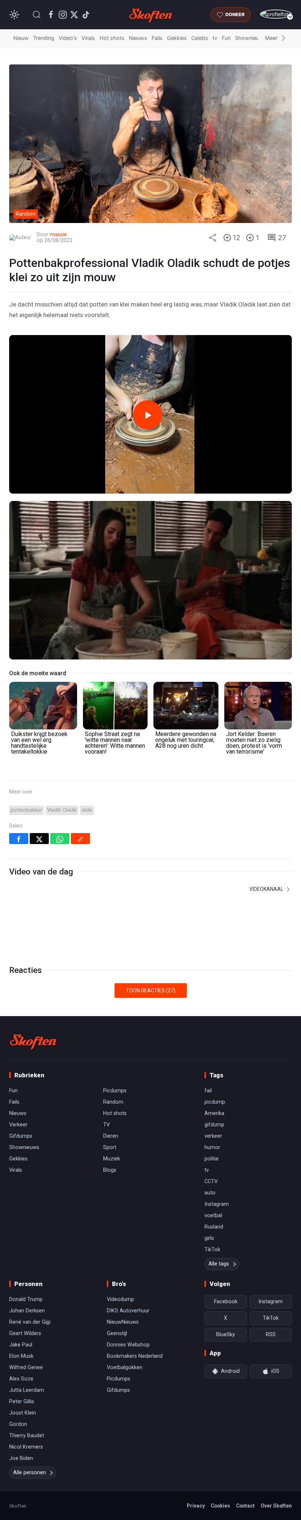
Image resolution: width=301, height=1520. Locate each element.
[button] (36, 14)
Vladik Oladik (62, 810)
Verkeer (18, 1125)
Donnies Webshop (128, 1345)
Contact (245, 1506)
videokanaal (266, 889)
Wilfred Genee (26, 1367)
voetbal (213, 1215)
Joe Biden (21, 1458)
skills (87, 810)
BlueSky (225, 1334)
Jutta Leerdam (26, 1390)
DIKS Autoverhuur (128, 1311)
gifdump (214, 1125)
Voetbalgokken (124, 1367)
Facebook (225, 1301)
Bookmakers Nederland (135, 1356)
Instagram (216, 1204)
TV (106, 1125)
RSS (271, 1334)
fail (208, 1091)
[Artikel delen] (212, 237)
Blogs (109, 1170)
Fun (226, 38)
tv (215, 38)
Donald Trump (26, 1299)
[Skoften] (33, 1041)
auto (209, 1193)
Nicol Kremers (26, 1447)
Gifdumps (20, 1136)
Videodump (120, 1299)
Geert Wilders (25, 1333)
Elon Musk (21, 1356)
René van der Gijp (30, 1322)
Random (113, 1102)
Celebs (199, 38)
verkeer (213, 1136)
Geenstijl (117, 1333)
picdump (214, 1102)
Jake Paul (20, 1345)
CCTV (211, 1181)
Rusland (213, 1227)
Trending (43, 38)
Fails (157, 38)
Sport (109, 1147)
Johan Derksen (27, 1311)
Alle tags (218, 1264)
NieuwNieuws (123, 1322)
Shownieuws (250, 38)
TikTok (212, 1249)
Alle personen (29, 1472)
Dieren (110, 1136)
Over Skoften (276, 1506)
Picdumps (115, 1091)
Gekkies (177, 38)
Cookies (220, 1506)
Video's (68, 38)
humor (212, 1147)
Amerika (214, 1113)
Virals (88, 38)
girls (209, 1238)
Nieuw (21, 38)
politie (211, 1159)
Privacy (196, 1506)
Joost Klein (22, 1413)
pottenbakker (26, 810)
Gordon (18, 1424)
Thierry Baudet (26, 1435)
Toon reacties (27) (150, 990)
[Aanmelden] (275, 14)
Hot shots (111, 38)
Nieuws (138, 38)
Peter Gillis (21, 1401)
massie (58, 234)
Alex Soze (21, 1379)
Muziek (111, 1159)
